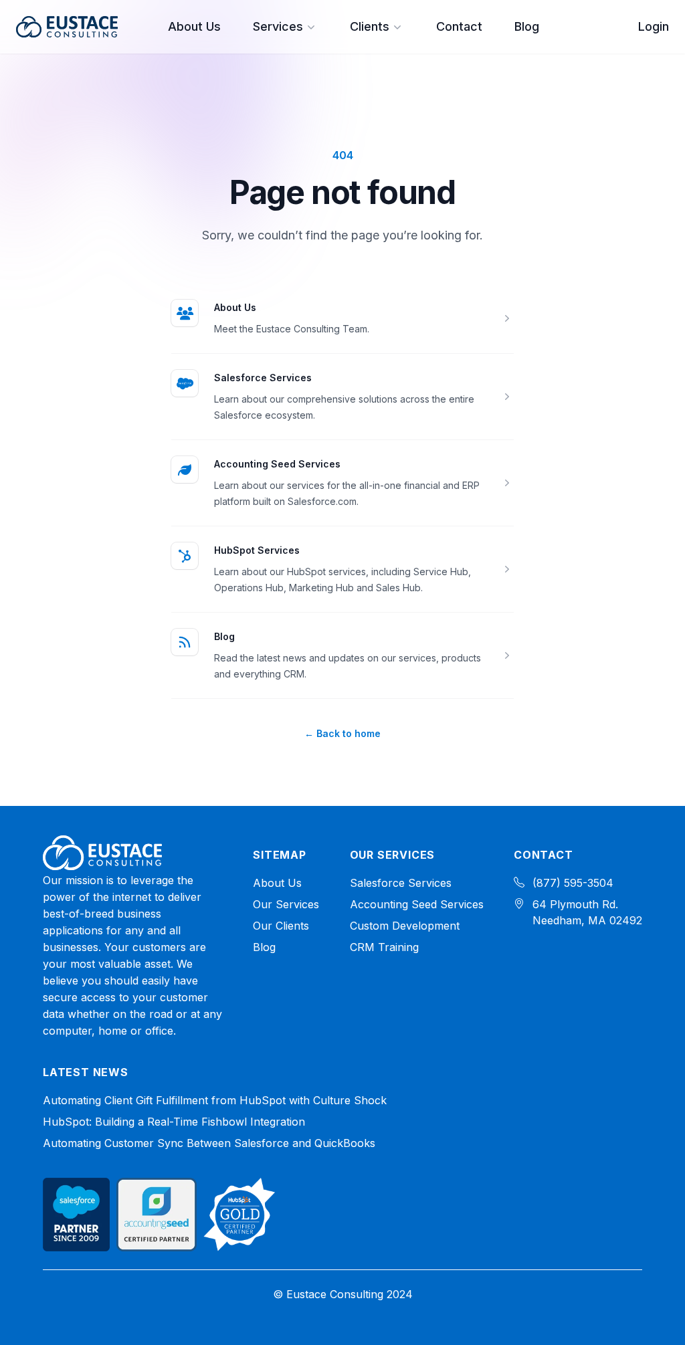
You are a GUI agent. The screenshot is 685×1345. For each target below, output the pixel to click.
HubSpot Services (257, 550)
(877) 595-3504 (572, 883)
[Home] (102, 852)
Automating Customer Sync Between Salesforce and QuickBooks (209, 1143)
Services (278, 26)
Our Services (286, 904)
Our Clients (281, 925)
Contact (459, 26)
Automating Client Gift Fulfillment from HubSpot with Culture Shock (215, 1100)
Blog (526, 26)
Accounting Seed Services (277, 464)
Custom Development (405, 925)
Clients (369, 26)
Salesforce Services (263, 377)
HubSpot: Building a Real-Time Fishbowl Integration (174, 1121)
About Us (194, 26)
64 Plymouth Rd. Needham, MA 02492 (587, 912)
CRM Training (384, 947)
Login (653, 26)
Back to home (342, 733)
